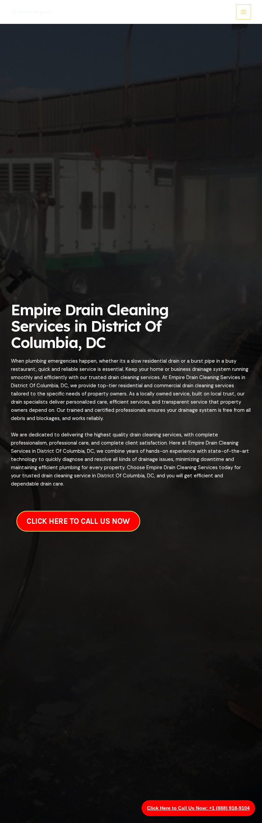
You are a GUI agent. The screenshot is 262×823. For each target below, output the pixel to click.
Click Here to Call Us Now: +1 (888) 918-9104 (198, 808)
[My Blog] (31, 12)
